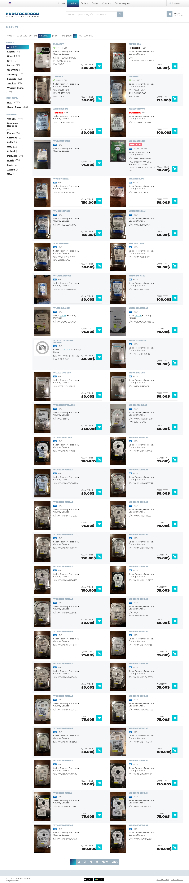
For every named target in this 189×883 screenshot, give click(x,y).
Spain (10, 165)
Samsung (12, 74)
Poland (11, 151)
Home (61, 3)
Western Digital (15, 88)
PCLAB (63, 315)
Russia (10, 160)
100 (80, 35)
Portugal (12, 156)
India (10, 142)
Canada (11, 118)
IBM (9, 60)
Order (95, 3)
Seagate (11, 79)
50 (75, 35)
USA (9, 174)
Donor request (123, 3)
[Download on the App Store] (88, 879)
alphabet (44, 35)
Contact (106, 3)
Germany (12, 137)
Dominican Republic (13, 124)
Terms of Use (177, 879)
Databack (65, 350)
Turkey (11, 169)
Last (114, 861)
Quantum (12, 69)
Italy (9, 146)
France (11, 133)
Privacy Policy (163, 879)
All (8, 47)
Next (105, 861)
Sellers (84, 3)
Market (73, 3)
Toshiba (11, 83)
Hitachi (11, 56)
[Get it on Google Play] (99, 879)
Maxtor (11, 65)
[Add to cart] (100, 68)
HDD (9, 102)
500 (91, 35)
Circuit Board (14, 107)
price (56, 35)
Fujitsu (11, 51)
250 (86, 35)
